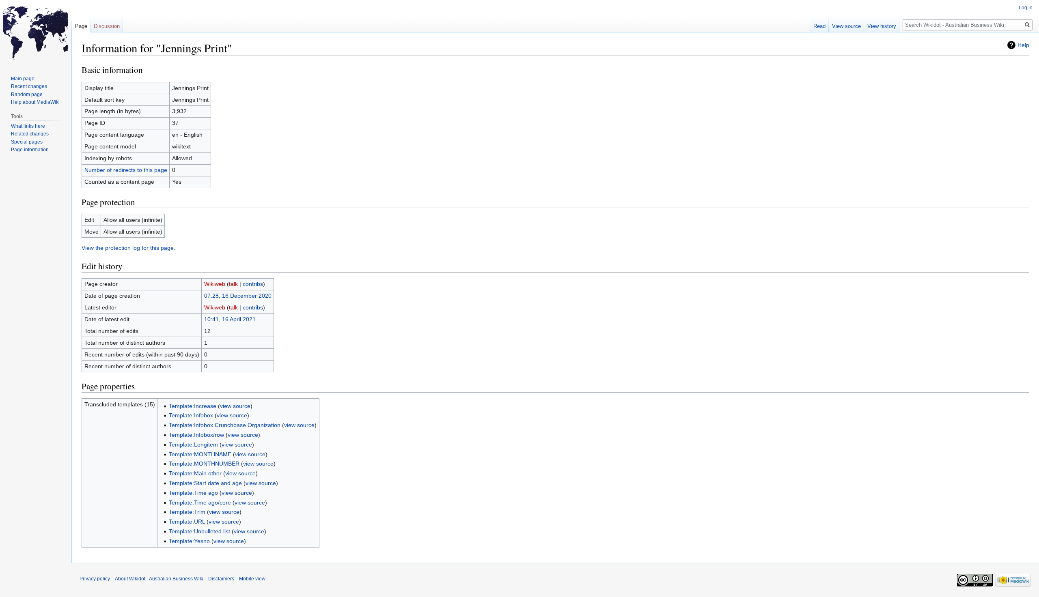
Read (819, 26)
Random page (27, 94)
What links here (28, 126)
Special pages (27, 142)
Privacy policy (95, 579)
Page (81, 26)
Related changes (30, 134)
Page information (30, 149)
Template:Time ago (193, 493)
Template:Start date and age (205, 483)
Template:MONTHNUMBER (204, 463)
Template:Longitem (193, 444)
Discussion (107, 26)
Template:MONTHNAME (200, 454)
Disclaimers (221, 579)
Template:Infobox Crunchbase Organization (224, 425)
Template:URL (187, 521)
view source (235, 406)
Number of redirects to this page (125, 170)
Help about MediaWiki (35, 102)
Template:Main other (195, 473)
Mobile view (252, 579)
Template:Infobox (191, 415)
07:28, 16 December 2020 (238, 295)
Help (1023, 45)
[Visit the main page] (35, 32)
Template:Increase (192, 406)
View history (881, 26)
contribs (253, 284)
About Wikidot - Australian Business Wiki (159, 579)
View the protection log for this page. (128, 248)
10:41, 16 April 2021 (230, 319)
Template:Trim (187, 512)
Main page (22, 79)
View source (846, 26)
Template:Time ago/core (200, 502)
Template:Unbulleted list (199, 531)
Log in (1026, 8)
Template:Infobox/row (196, 435)
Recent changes (29, 86)
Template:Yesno (189, 541)
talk (233, 284)
